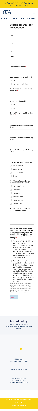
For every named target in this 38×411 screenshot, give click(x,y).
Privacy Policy (19, 402)
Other (15, 176)
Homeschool (17, 190)
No (14, 108)
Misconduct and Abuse (19, 405)
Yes (14, 80)
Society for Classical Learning (22, 326)
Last (11, 51)
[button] (34, 12)
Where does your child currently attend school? (20, 209)
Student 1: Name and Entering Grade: (21, 114)
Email (12, 56)
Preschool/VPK (18, 186)
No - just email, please (21, 84)
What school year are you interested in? (22, 90)
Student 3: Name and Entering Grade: (21, 138)
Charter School (18, 204)
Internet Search (18, 173)
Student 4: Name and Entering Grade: (21, 151)
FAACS (20, 328)
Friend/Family (18, 166)
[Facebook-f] (17, 349)
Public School (18, 200)
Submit (14, 297)
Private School (18, 197)
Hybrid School (18, 193)
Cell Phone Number (18, 67)
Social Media (17, 169)
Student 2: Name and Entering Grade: (21, 126)
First (11, 44)
